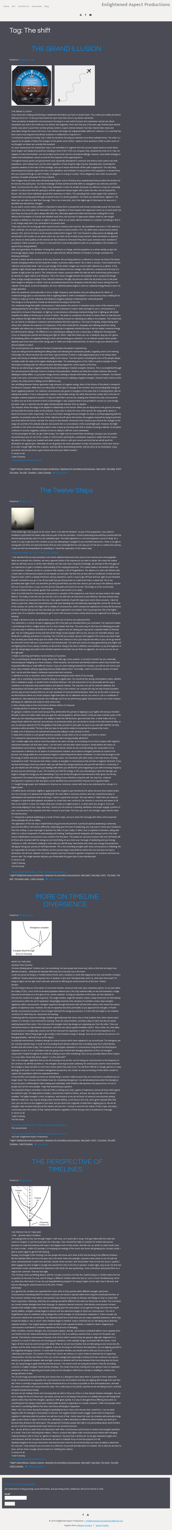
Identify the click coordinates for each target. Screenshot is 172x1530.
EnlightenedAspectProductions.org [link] (26, 460)
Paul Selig (110, 469)
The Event (13, 472)
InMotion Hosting (84, 1525)
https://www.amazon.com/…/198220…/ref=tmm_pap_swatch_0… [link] (39, 871)
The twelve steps (21, 879)
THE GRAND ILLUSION (66, 48)
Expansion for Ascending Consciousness (77, 469)
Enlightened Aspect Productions (136, 5)
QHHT (118, 469)
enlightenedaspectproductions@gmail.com (104, 1521)
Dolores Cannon (24, 469)
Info (13, 6)
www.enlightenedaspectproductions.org (28, 1459)
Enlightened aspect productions (45, 469)
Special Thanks (102, 1525)
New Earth (100, 469)
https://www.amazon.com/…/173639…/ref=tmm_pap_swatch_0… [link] (39, 1133)
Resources (37, 6)
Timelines (32, 472)
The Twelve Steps (66, 490)
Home (6, 6)
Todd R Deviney (44, 472)
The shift (23, 472)
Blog (46, 6)
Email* (7, 1494)
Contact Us (23, 6)
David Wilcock (23, 1462)
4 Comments (61, 472)
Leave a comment (56, 879)
